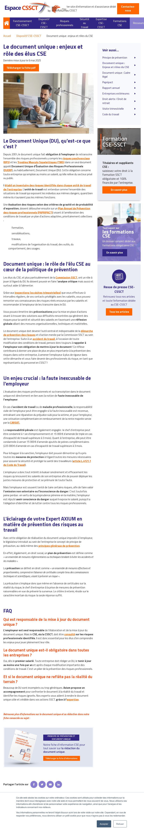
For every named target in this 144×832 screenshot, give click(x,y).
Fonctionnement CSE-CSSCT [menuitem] (22, 23)
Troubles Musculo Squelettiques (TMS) (40, 162)
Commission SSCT (66, 278)
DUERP (8, 170)
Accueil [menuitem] (6, 23)
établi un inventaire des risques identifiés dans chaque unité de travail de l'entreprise (47, 187)
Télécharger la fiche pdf (21, 68)
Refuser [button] (120, 823)
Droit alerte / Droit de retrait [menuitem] (114, 101)
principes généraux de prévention (59, 546)
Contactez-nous (128, 9)
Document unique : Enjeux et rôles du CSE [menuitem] (115, 65)
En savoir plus (119, 190)
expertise (73, 700)
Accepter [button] (104, 823)
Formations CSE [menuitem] (119, 23)
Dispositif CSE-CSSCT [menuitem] (44, 23)
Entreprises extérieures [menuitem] (115, 94)
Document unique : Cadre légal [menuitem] (116, 75)
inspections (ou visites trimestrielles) (38, 293)
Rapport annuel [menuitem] (111, 88)
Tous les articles (119, 312)
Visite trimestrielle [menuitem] (113, 109)
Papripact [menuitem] (107, 82)
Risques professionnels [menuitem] (64, 23)
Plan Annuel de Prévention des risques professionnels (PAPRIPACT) (46, 210)
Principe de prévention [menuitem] (114, 58)
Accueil (7, 36)
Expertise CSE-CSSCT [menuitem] (101, 23)
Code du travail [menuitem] (110, 114)
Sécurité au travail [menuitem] (84, 23)
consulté (69, 634)
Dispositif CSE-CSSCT (29, 36)
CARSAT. (15, 423)
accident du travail (44, 339)
